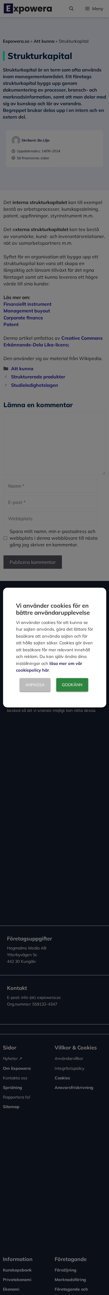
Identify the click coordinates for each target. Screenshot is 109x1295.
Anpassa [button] (34, 684)
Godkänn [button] (72, 684)
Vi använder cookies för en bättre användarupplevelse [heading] (53, 609)
